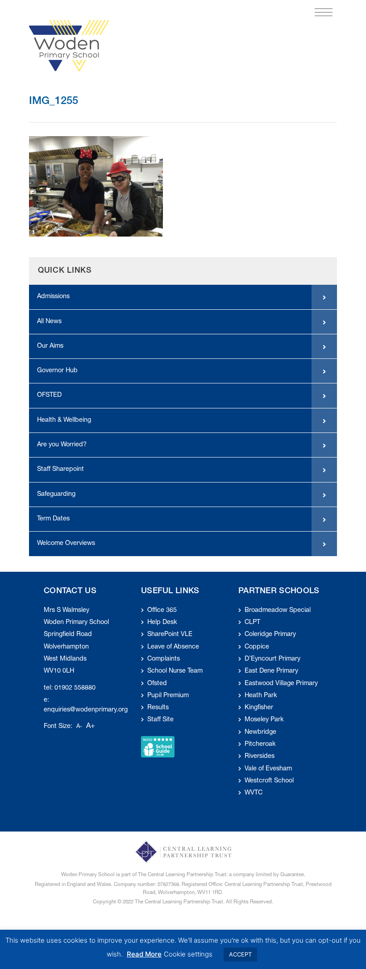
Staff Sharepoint (60, 469)
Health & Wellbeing (64, 420)
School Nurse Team (175, 671)
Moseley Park (264, 720)
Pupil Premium (168, 696)
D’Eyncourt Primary (272, 659)
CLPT (252, 623)
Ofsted (157, 684)
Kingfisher (259, 708)
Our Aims (50, 346)
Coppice (257, 647)
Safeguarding (56, 494)
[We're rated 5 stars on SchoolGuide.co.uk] (158, 747)
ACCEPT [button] (240, 954)
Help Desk (162, 623)
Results (158, 708)
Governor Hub (57, 371)
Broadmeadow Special (278, 610)
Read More (144, 954)
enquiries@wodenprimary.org (86, 710)
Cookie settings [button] (188, 954)
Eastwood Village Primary (281, 684)
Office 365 (162, 610)
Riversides (259, 756)
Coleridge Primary (270, 635)
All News (49, 322)
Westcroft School (269, 781)
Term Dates (53, 519)
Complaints (163, 659)
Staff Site (160, 720)
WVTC (253, 793)
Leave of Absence (173, 647)
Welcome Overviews (66, 544)
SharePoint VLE (169, 635)
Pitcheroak (260, 744)
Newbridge (260, 732)
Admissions (53, 297)
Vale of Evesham (268, 769)
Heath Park (261, 696)
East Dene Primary (271, 671)
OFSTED (49, 395)
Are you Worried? (62, 445)
